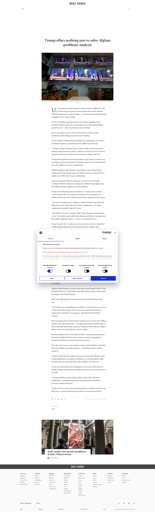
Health (80, 476)
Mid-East (51, 476)
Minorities (37, 482)
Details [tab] (77, 238)
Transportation (68, 491)
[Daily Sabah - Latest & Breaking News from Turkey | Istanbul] (77, 3)
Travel (80, 480)
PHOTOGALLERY (54, 458)
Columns (124, 476)
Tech (65, 486)
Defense (66, 488)
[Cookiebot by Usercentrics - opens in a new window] (103, 232)
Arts (94, 473)
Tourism (66, 484)
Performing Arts (97, 484)
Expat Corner (81, 495)
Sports (110, 473)
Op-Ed (123, 478)
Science (80, 486)
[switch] (68, 271)
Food (79, 482)
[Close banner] (115, 232)
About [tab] (104, 238)
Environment (81, 478)
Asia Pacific (52, 482)
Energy (65, 480)
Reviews (95, 486)
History (80, 491)
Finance (66, 482)
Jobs (21, 509)
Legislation (23, 478)
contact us (84, 509)
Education (37, 478)
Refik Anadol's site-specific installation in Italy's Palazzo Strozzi (67, 453)
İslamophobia (52, 488)
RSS (104, 509)
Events (94, 480)
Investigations (38, 480)
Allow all (103, 278)
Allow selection (77, 278)
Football (110, 476)
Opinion (125, 473)
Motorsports (111, 480)
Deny (51, 278)
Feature (80, 493)
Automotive (67, 476)
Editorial (124, 482)
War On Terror (24, 480)
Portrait (95, 482)
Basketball (110, 478)
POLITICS (23, 473)
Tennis (109, 482)
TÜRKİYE (37, 473)
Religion (80, 488)
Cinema (95, 476)
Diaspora (37, 484)
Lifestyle (81, 473)
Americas (51, 480)
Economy (66, 478)
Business (67, 473)
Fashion (80, 484)
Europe (51, 478)
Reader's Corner (126, 480)
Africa (50, 484)
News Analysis (23, 484)
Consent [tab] (50, 238)
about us (62, 509)
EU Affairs (22, 482)
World (51, 473)
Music (94, 478)
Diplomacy (23, 476)
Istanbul (37, 476)
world (53, 409)
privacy (41, 509)
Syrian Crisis (52, 486)
